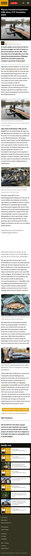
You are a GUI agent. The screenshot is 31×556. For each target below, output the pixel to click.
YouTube (3, 536)
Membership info (6, 523)
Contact (3, 546)
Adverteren (4, 520)
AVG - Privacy (5, 543)
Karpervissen (4, 527)
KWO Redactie (10, 42)
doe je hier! (21, 61)
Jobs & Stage (5, 529)
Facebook (4, 533)
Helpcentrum (5, 548)
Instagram (4, 539)
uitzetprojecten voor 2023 (14, 69)
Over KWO (4, 517)
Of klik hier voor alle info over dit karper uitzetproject (14, 413)
